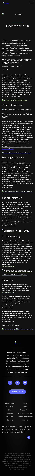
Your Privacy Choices (25, 417)
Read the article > (7, 187)
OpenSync (10, 407)
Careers (10, 420)
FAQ (9, 410)
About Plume (10, 403)
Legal (25, 403)
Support (10, 413)
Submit (28, 437)
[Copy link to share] (3, 69)
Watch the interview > (9, 226)
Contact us (16, 391)
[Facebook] (10, 383)
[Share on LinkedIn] (7, 69)
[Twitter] (25, 383)
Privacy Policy (25, 410)
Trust (25, 407)
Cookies (25, 420)
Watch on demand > (8, 266)
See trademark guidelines (17, 469)
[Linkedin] (17, 383)
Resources (10, 417)
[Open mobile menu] (32, 3)
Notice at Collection (25, 413)
